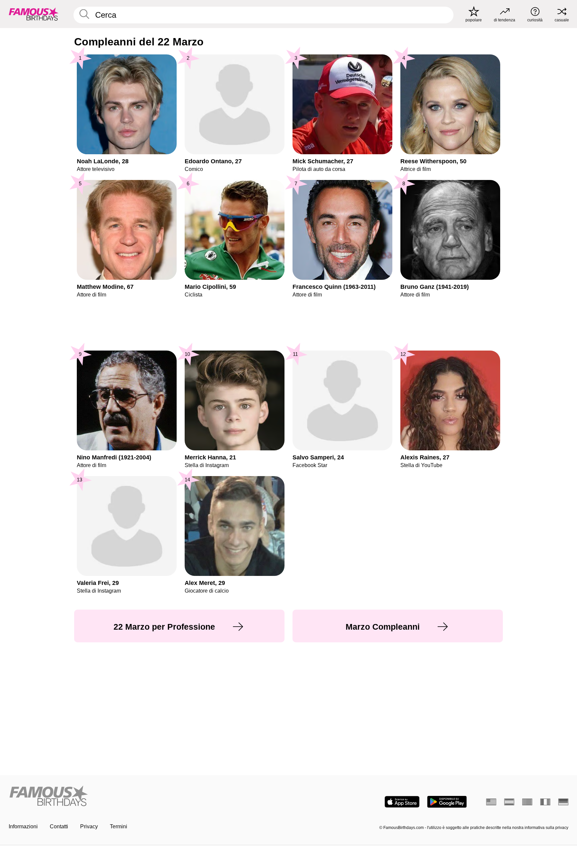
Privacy (89, 826)
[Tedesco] (563, 802)
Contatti (59, 826)
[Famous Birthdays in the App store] (402, 802)
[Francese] (545, 802)
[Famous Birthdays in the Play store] (447, 802)
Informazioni (23, 826)
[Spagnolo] (509, 802)
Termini (118, 826)
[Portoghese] (527, 802)
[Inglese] (491, 802)
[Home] (146, 796)
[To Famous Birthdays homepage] (33, 14)
